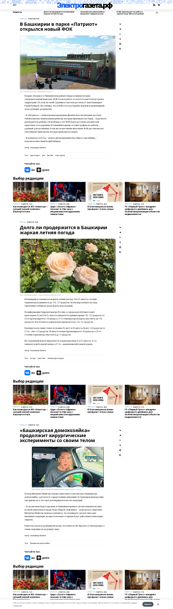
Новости (23, 19)
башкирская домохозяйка (40, 543)
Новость (17, 12)
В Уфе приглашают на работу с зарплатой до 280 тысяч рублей (130, 13)
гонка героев (60, 155)
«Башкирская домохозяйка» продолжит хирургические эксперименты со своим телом (93, 13)
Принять (148, 604)
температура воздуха (55, 358)
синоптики (41, 358)
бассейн (50, 155)
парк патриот (35, 155)
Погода (23, 222)
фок (43, 155)
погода (32, 358)
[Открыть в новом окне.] (29, 169)
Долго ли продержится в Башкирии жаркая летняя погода (59, 13)
